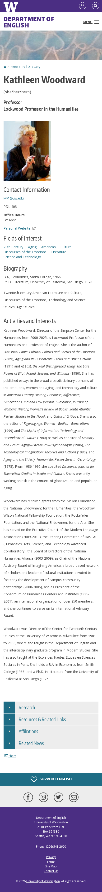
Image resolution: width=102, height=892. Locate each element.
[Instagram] (44, 797)
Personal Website (17, 228)
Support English (55, 779)
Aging (32, 247)
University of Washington (43, 881)
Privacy (51, 857)
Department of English (29, 22)
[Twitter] (59, 797)
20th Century (13, 247)
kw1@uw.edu (14, 198)
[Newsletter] (74, 797)
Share (12, 756)
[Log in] (82, 6)
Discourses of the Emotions (25, 252)
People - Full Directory (25, 67)
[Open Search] (95, 6)
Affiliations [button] (28, 731)
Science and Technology (22, 257)
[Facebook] (29, 797)
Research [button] (27, 707)
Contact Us (51, 871)
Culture (65, 247)
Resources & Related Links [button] (42, 719)
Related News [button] (31, 743)
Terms (51, 862)
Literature (58, 252)
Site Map (51, 866)
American (48, 247)
